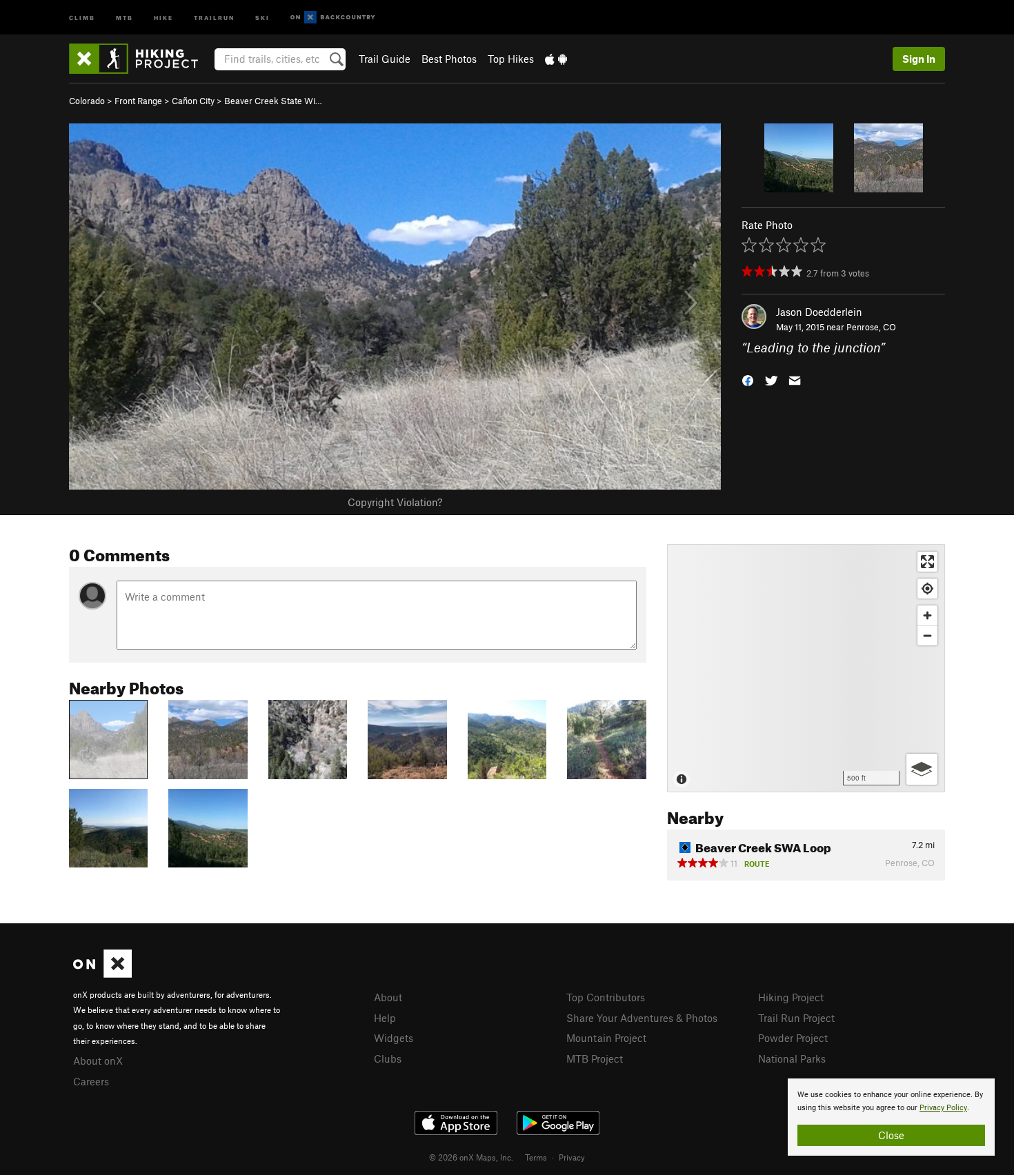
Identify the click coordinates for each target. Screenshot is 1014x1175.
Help (385, 1018)
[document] (891, 1117)
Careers (91, 1081)
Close (891, 1135)
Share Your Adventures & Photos (641, 1018)
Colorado (87, 100)
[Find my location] (927, 589)
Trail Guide (384, 58)
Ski (262, 16)
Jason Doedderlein (819, 311)
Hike (163, 16)
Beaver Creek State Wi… (273, 100)
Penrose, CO (871, 326)
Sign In (918, 58)
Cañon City (193, 100)
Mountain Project (606, 1038)
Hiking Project (791, 997)
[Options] (921, 769)
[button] (748, 380)
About (388, 997)
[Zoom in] (927, 615)
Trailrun (214, 16)
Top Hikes (511, 58)
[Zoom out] (927, 635)
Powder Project (793, 1038)
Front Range (138, 100)
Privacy (572, 1157)
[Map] (806, 668)
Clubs (387, 1058)
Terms (536, 1157)
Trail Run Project (796, 1018)
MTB (124, 16)
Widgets (393, 1038)
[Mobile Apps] (556, 58)
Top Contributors (605, 997)
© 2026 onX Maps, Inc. (471, 1157)
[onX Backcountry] (333, 17)
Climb (82, 16)
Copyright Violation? (395, 502)
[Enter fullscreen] (927, 562)
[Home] (140, 58)
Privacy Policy (943, 1107)
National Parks (792, 1058)
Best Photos (449, 58)
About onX (98, 1060)
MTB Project (594, 1058)
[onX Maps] (102, 973)
